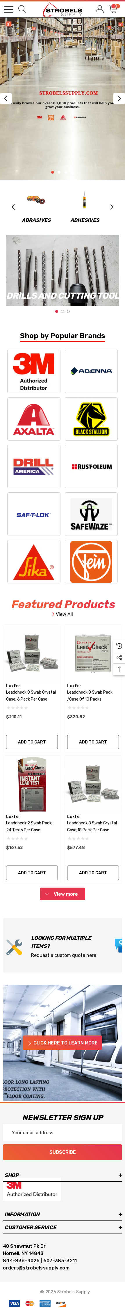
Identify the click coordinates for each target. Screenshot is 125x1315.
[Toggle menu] (8, 9)
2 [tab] (62, 311)
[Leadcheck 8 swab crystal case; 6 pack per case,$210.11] (32, 653)
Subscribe (62, 1152)
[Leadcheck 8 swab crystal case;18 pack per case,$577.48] (93, 784)
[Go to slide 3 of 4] (66, 172)
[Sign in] (99, 9)
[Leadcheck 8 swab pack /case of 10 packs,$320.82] (93, 653)
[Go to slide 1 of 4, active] (52, 172)
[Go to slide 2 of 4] (59, 172)
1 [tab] (56, 311)
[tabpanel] (62, 270)
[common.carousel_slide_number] (62, 98)
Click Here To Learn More (65, 1043)
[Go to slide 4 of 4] (72, 173)
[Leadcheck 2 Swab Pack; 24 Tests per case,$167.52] (32, 784)
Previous (6, 98)
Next (119, 98)
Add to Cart (32, 742)
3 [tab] (68, 311)
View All (64, 614)
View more (65, 894)
